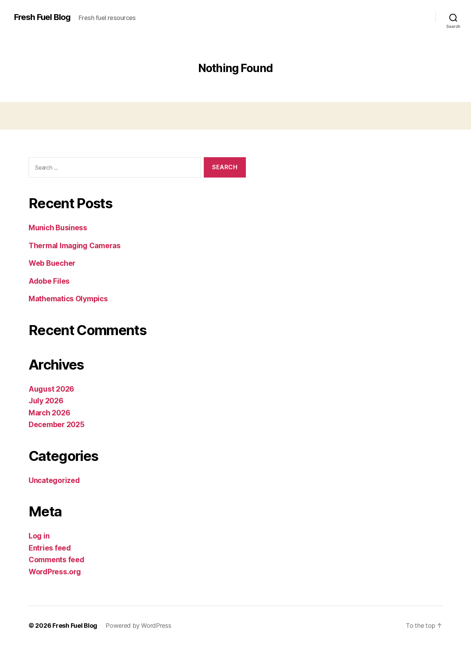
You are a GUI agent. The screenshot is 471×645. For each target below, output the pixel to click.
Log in (39, 536)
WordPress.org (55, 571)
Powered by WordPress (138, 625)
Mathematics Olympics (68, 298)
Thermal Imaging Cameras (75, 245)
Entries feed (50, 548)
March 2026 (49, 413)
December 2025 (56, 424)
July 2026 (46, 400)
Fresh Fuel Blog (42, 17)
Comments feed (56, 559)
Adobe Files (49, 281)
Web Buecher (52, 263)
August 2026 (51, 389)
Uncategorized (54, 480)
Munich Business (58, 227)
